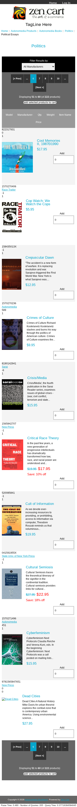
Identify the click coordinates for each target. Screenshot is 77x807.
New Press (8, 427)
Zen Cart (65, 799)
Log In (66, 2)
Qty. (40, 114)
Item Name (65, 114)
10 (58, 78)
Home (53, 2)
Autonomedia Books (50, 31)
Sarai (5, 366)
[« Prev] (17, 78)
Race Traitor (9, 189)
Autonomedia (9, 306)
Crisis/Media (37, 378)
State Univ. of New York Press (18, 556)
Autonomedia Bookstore (36, 799)
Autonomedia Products (23, 31)
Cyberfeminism (38, 633)
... (27, 78)
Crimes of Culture (40, 318)
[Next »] (40, 87)
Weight (50, 114)
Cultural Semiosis (39, 567)
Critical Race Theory (43, 438)
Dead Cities (31, 696)
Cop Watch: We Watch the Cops (38, 202)
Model (9, 114)
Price (38, 122)
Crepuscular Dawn (39, 257)
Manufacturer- (25, 114)
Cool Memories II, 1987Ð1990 (48, 142)
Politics (69, 31)
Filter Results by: (39, 60)
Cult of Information (39, 504)
